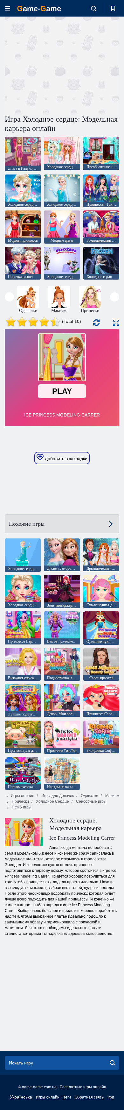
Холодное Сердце (52, 801)
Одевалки (89, 795)
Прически (20, 801)
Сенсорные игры (91, 801)
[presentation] (9, 297)
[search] (112, 1063)
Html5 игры (21, 807)
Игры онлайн (22, 795)
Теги (67, 1097)
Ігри (110, 1097)
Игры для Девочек (57, 795)
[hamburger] (7, 8)
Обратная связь (89, 1097)
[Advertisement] (58, 64)
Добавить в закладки (65, 458)
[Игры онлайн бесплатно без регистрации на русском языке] (39, 8)
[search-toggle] (93, 8)
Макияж (111, 795)
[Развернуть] (116, 323)
